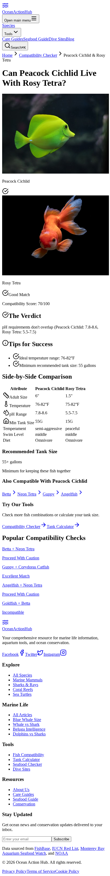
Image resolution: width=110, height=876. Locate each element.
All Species (22, 675)
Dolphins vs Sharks (29, 734)
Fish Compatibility (28, 754)
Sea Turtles (22, 694)
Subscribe (61, 839)
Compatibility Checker (38, 55)
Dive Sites (57, 39)
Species (8, 25)
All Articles (22, 715)
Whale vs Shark (26, 724)
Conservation (24, 804)
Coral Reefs (23, 689)
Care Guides (12, 39)
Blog (70, 39)
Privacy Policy (14, 871)
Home (7, 55)
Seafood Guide (36, 39)
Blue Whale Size (27, 719)
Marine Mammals (27, 680)
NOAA (61, 853)
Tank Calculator (26, 759)
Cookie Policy (67, 871)
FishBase (42, 848)
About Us (21, 789)
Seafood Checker (27, 764)
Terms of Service (41, 871)
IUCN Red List (65, 848)
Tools (8, 34)
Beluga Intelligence (29, 729)
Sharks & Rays (25, 684)
